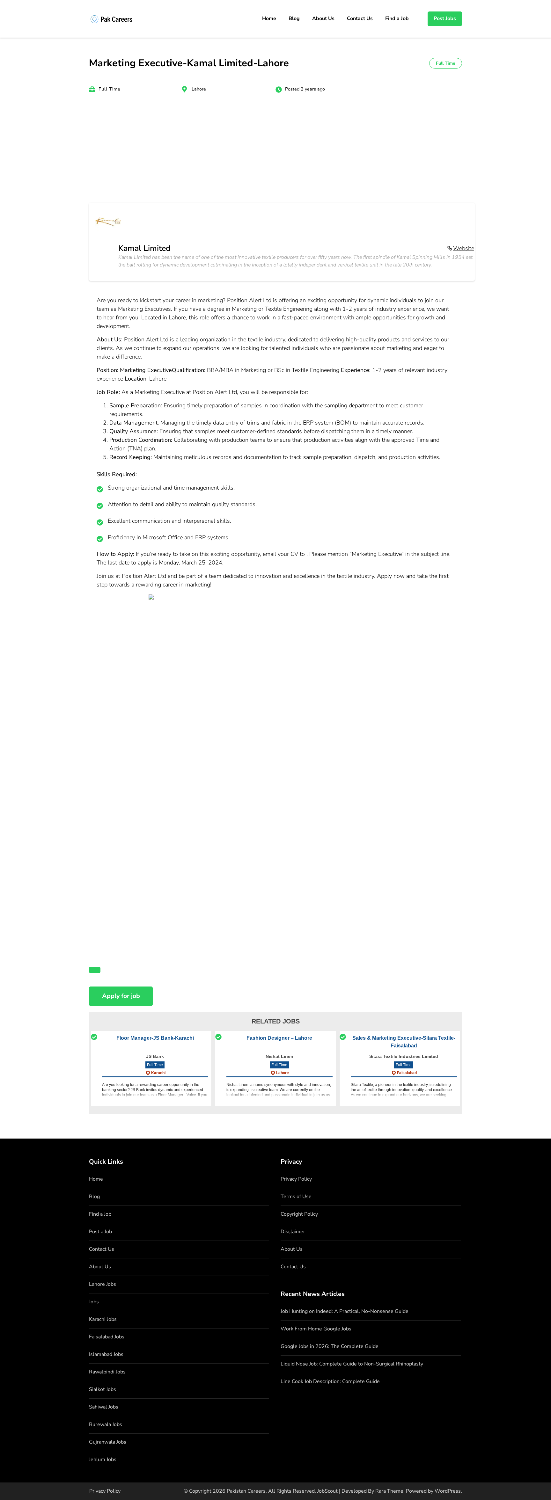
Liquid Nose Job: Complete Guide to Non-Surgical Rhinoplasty (352, 1363)
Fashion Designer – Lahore (279, 1038)
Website (463, 248)
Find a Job (397, 18)
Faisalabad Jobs (106, 1336)
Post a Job (100, 1231)
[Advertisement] (275, 151)
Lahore (199, 89)
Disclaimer (293, 1231)
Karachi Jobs (103, 1319)
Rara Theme (389, 1491)
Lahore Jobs (102, 1284)
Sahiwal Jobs (103, 1406)
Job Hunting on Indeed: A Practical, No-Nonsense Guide (344, 1311)
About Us (323, 18)
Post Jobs (445, 18)
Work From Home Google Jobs (316, 1328)
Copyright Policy (299, 1214)
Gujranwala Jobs (107, 1441)
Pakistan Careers (246, 1491)
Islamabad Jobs (106, 1354)
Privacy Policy (296, 1179)
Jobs (94, 1301)
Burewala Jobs (105, 1424)
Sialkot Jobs (102, 1389)
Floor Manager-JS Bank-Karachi (155, 1038)
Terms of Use (296, 1196)
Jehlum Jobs (102, 1459)
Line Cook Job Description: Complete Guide (330, 1381)
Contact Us (360, 18)
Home (269, 18)
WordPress (448, 1491)
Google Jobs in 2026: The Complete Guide (329, 1346)
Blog (294, 18)
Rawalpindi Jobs (107, 1371)
